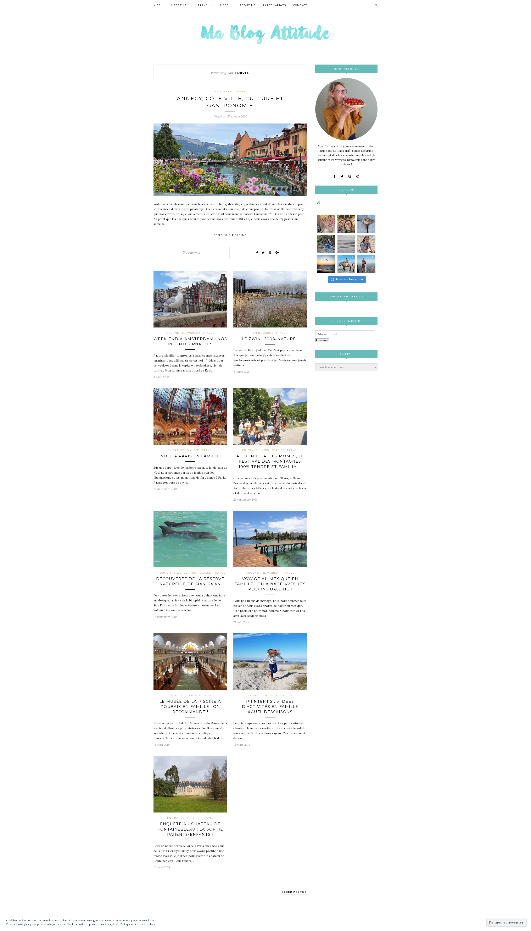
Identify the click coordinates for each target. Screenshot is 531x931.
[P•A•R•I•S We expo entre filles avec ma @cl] (346, 224)
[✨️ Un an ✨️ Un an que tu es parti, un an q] (346, 244)
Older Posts (293, 892)
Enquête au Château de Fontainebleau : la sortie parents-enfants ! (190, 829)
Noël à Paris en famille (190, 456)
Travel (203, 5)
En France (223, 91)
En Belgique (263, 332)
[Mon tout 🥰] (366, 244)
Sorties (278, 450)
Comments (191, 252)
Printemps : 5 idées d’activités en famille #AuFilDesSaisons (270, 706)
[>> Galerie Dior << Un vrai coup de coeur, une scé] (326, 224)
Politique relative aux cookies (137, 924)
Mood (224, 5)
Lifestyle (179, 5)
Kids (157, 5)
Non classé (201, 572)
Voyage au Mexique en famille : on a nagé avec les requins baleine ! (270, 584)
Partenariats (274, 5)
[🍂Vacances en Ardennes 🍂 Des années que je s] (326, 244)
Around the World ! (183, 332)
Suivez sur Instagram (349, 279)
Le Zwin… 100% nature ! (270, 339)
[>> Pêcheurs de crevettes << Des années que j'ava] (346, 264)
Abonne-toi (322, 340)
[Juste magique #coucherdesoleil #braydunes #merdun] (326, 264)
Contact (300, 5)
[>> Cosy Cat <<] (366, 224)
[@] (327, 205)
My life (193, 450)
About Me (248, 5)
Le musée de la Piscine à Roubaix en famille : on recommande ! (190, 706)
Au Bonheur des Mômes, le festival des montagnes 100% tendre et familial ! (270, 461)
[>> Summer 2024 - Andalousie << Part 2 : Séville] (366, 264)
